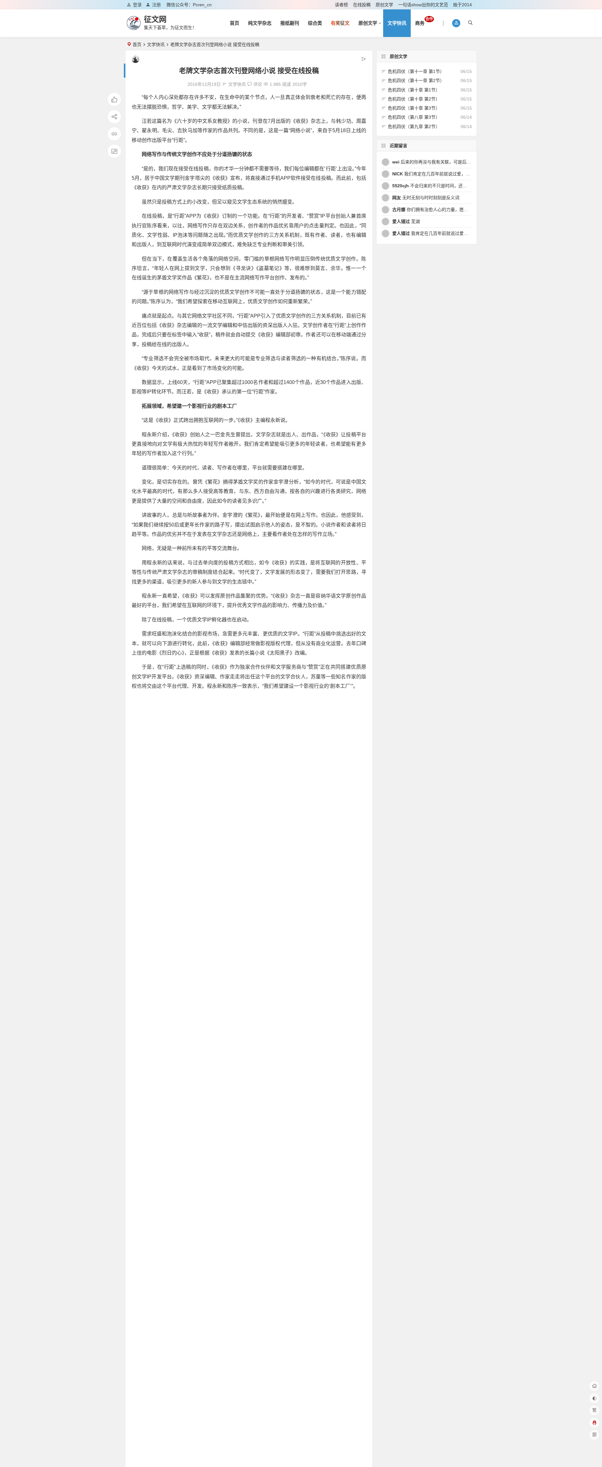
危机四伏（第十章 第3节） (414, 108)
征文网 (155, 19)
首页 (234, 23)
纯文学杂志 (260, 23)
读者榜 (341, 4)
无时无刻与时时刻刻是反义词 (425, 197)
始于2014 (462, 4)
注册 (156, 4)
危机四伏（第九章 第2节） (414, 126)
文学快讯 (397, 23)
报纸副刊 (289, 23)
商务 (424, 21)
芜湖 (406, 221)
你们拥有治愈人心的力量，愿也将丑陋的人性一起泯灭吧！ (456, 209)
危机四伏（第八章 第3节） (414, 117)
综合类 (315, 23)
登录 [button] (137, 4)
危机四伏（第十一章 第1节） (416, 71)
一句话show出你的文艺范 (423, 4)
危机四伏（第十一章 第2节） (416, 80)
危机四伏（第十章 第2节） (414, 98)
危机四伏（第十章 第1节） (414, 89)
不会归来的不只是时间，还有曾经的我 (438, 185)
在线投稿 (362, 4)
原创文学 (384, 4)
